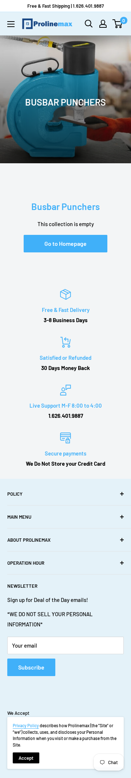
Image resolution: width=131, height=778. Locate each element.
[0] (117, 23)
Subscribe (31, 667)
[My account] (103, 24)
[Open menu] (11, 24)
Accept (26, 758)
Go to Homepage (65, 243)
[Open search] (89, 24)
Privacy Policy (26, 725)
